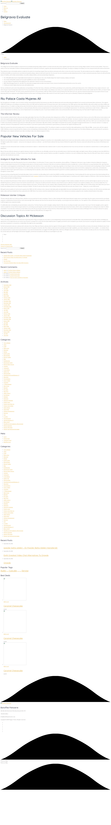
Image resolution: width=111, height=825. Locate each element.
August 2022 (6, 287)
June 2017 (6, 335)
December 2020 (7, 317)
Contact (7, 571)
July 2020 (6, 323)
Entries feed (7, 438)
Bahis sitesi (6, 348)
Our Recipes (6, 395)
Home (5, 21)
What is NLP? (7, 422)
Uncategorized (7, 23)
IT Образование (7, 384)
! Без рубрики (7, 343)
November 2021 (7, 303)
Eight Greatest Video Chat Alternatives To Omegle (15, 257)
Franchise (6, 382)
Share (5, 234)
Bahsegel (6, 350)
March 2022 (6, 296)
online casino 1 (7, 393)
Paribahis (6, 397)
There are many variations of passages (19, 277)
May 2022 (6, 292)
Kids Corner (6, 386)
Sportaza (6, 413)
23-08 (5, 346)
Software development (9, 411)
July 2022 (6, 288)
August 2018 (6, 332)
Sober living (6, 409)
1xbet (5, 344)
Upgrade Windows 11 (9, 420)
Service (25, 570)
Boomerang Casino (8, 362)
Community (6, 368)
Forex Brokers (7, 379)
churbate (36, 176)
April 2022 (6, 294)
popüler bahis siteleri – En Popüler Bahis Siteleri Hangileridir (18, 255)
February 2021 (7, 314)
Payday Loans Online (8, 406)
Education (6, 377)
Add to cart (6, 601)
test (5, 415)
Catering (6, 366)
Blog (5, 359)
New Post (6, 391)
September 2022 (7, 285)
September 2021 (7, 306)
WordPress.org (7, 442)
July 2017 (6, 333)
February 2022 (7, 297)
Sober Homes (7, 407)
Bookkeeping (7, 361)
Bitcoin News (7, 355)
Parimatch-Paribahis (8, 400)
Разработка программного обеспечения (13, 424)
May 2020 (6, 324)
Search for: (3, 3)
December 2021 (7, 301)
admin (5, 57)
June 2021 (6, 312)
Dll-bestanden (7, 373)
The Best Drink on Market (14, 270)
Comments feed (7, 440)
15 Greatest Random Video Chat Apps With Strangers (16, 263)
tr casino (6, 416)
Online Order (19, 571)
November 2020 (7, 319)
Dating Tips (6, 371)
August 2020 (6, 321)
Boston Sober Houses (9, 364)
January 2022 (7, 299)
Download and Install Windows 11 (11, 375)
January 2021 (7, 315)
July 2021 (6, 310)
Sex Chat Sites (7, 261)
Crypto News (7, 370)
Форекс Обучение (8, 427)
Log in (5, 437)
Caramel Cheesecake (15, 274)
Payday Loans (7, 402)
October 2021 (7, 305)
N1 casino (6, 389)
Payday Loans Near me (9, 404)
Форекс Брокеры (8, 425)
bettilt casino (7, 353)
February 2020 (7, 328)
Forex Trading (7, 380)
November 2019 (7, 330)
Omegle (5, 259)
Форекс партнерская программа (11, 429)
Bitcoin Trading (7, 357)
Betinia (5, 352)
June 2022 (6, 290)
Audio (3, 570)
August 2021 (6, 308)
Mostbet (6, 388)
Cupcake (13, 570)
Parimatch (6, 398)
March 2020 (6, 326)
